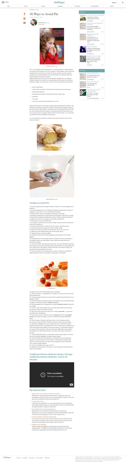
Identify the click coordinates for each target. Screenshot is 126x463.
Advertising (47, 457)
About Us (19, 457)
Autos (25, 6)
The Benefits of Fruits (38, 401)
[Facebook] (24, 14)
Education (77, 6)
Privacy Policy (39, 457)
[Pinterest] (24, 19)
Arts (8, 6)
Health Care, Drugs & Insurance (95, 15)
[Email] (24, 23)
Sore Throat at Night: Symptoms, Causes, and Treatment (93, 28)
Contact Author (41, 24)
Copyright (24, 457)
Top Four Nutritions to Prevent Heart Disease (44, 416)
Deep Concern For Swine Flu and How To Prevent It (46, 393)
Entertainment (95, 6)
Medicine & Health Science (94, 56)
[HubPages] (59, 2)
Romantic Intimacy (92, 46)
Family (112, 6)
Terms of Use (32, 457)
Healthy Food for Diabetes (39, 424)
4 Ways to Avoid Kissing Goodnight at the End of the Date (93, 50)
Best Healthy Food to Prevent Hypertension (43, 409)
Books (43, 6)
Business (60, 6)
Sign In (114, 2)
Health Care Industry (93, 73)
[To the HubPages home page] (7, 458)
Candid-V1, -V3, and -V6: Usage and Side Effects (93, 94)
